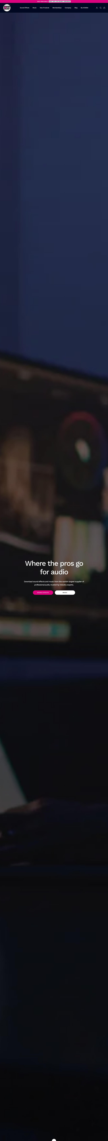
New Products (44, 8)
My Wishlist (84, 8)
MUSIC (65, 592)
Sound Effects (24, 8)
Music (34, 8)
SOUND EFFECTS (43, 592)
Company (68, 8)
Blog (76, 8)
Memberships (56, 8)
